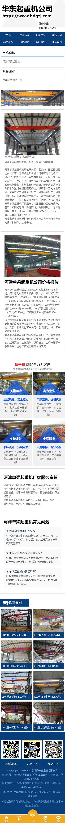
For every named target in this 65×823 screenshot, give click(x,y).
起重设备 (8, 42)
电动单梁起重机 (23, 783)
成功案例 (57, 35)
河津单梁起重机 (11, 61)
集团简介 (24, 35)
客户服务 (40, 42)
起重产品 (40, 35)
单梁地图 (32, 796)
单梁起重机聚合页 (12, 80)
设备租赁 (24, 42)
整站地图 (57, 792)
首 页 (8, 35)
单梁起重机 (7, 783)
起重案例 (15, 602)
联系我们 (57, 42)
